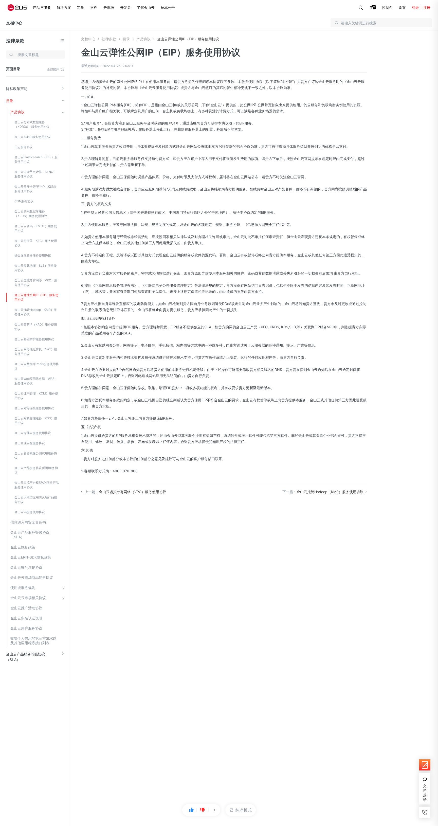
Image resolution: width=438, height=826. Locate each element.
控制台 (387, 7)
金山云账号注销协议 (26, 567)
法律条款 (15, 40)
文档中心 (14, 22)
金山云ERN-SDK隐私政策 (30, 557)
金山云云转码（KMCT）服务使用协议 (35, 228)
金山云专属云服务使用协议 (32, 433)
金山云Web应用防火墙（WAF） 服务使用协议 (35, 381)
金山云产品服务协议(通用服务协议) (36, 470)
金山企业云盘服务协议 (29, 443)
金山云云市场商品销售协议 (31, 577)
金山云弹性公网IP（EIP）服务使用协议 (36, 297)
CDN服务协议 (23, 201)
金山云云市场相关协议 (28, 598)
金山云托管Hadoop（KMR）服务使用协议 (35, 312)
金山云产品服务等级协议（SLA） (29, 534)
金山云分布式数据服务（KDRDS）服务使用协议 (31, 124)
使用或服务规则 (22, 587)
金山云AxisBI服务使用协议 (32, 137)
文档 (93, 7)
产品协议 (17, 112)
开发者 (125, 7)
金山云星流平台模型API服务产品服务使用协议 (36, 485)
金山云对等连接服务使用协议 (34, 408)
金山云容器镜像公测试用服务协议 (35, 455)
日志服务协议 (23, 147)
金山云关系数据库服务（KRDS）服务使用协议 (30, 213)
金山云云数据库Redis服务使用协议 (36, 366)
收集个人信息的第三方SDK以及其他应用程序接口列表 (33, 640)
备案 (402, 7)
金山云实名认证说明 (26, 618)
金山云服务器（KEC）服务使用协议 (35, 243)
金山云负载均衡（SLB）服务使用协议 (35, 268)
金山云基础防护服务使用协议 (34, 339)
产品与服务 (42, 7)
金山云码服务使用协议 (29, 512)
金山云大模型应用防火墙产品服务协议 (35, 499)
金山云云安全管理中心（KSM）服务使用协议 (36, 189)
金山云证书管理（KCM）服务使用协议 (36, 395)
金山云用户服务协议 (26, 628)
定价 (80, 7)
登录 (415, 7)
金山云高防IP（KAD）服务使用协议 (35, 326)
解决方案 (64, 7)
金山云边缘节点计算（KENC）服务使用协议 (35, 174)
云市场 (108, 7)
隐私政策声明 (16, 88)
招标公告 (168, 7)
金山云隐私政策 (22, 547)
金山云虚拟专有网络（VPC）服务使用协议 (35, 282)
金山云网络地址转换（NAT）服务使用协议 (35, 351)
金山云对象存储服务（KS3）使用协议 (35, 420)
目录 (9, 101)
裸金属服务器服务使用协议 (32, 255)
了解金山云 (146, 7)
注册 (426, 7)
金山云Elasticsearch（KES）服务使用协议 (36, 159)
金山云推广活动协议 (26, 608)
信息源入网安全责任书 (28, 522)
